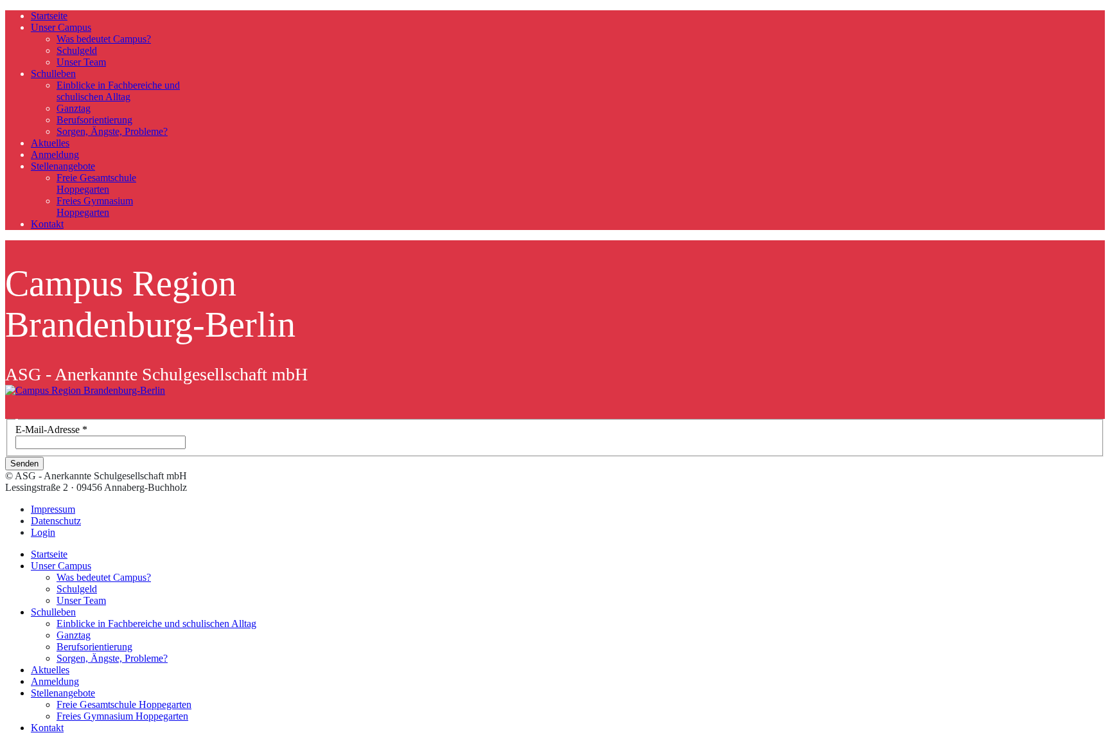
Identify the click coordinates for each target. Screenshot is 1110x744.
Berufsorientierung (94, 119)
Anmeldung (55, 154)
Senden (24, 463)
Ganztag (74, 108)
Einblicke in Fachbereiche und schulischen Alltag (118, 91)
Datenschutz (56, 520)
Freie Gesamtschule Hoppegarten (96, 183)
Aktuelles (50, 142)
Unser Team (81, 62)
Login (43, 532)
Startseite (49, 15)
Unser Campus (61, 27)
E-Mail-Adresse (51, 429)
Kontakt (47, 223)
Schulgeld (77, 50)
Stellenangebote (63, 166)
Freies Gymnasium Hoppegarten (95, 206)
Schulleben (53, 73)
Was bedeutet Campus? (104, 38)
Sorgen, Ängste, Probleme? (112, 131)
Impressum (53, 509)
